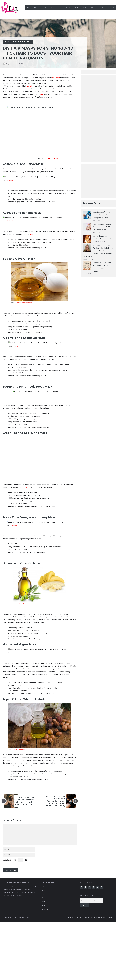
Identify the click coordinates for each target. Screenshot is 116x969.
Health (59, 7)
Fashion (77, 7)
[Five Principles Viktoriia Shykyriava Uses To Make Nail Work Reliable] (87, 227)
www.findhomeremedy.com (24, 302)
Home (28, 7)
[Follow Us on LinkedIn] (93, 887)
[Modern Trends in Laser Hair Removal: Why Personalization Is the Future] (87, 265)
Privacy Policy (88, 917)
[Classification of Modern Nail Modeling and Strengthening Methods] (87, 215)
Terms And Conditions (100, 917)
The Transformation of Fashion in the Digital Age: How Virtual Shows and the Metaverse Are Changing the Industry (98, 250)
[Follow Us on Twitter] (85, 887)
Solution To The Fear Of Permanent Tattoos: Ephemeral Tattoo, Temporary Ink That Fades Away (55, 801)
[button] (113, 7)
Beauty (36, 7)
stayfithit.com (21, 394)
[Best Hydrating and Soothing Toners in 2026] (87, 239)
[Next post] (75, 801)
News (85, 7)
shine (41, 94)
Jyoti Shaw (11, 64)
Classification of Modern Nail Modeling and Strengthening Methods (102, 215)
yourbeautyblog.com (19, 749)
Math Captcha (8, 860)
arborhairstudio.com (51, 158)
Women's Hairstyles (22, 42)
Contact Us (103, 7)
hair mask (56, 78)
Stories (92, 7)
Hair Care (8, 42)
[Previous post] (4, 801)
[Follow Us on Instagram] (89, 887)
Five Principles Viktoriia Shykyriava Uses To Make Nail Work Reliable (103, 227)
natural (29, 86)
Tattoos (68, 7)
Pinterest (10, 180)
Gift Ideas (45, 909)
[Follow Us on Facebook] (81, 887)
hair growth (24, 487)
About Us (70, 917)
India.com (15, 652)
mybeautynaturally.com (19, 474)
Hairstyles (48, 7)
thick (66, 91)
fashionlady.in (22, 603)
